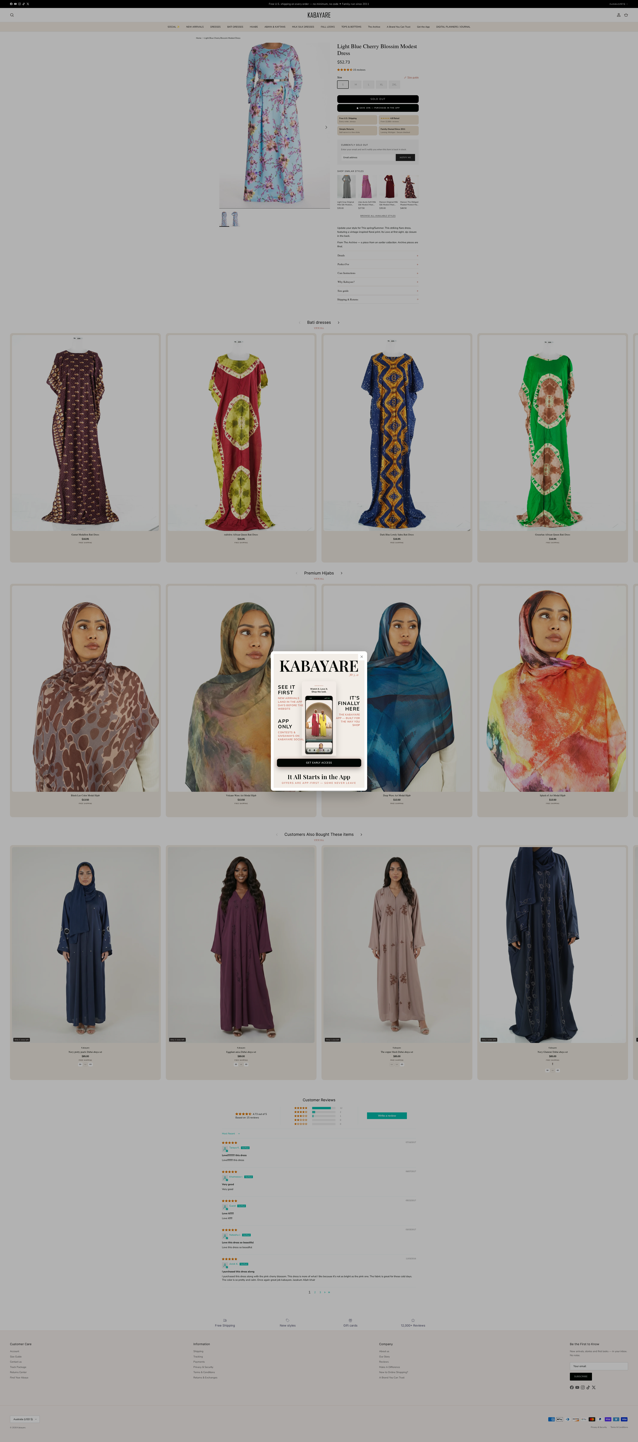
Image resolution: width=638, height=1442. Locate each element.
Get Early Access (319, 762)
